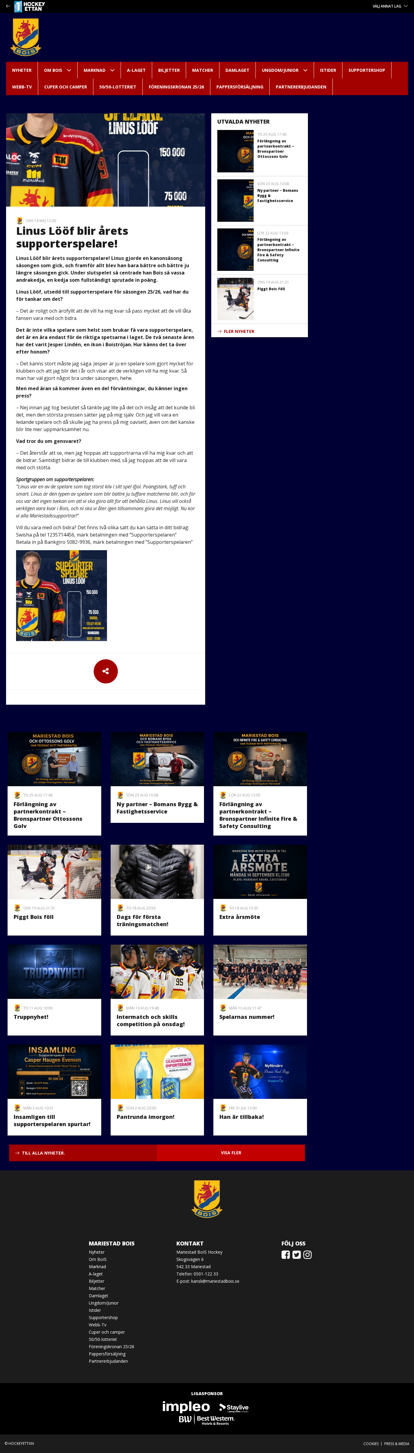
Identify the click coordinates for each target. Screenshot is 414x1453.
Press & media (396, 1443)
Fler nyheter (239, 331)
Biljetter (169, 70)
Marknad (94, 70)
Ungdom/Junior (280, 70)
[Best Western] (207, 1418)
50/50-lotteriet (117, 87)
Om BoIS (53, 70)
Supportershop (367, 70)
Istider (328, 70)
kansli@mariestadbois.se (215, 1281)
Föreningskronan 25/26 (176, 87)
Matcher (202, 70)
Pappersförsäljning (239, 87)
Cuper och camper (65, 87)
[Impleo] (187, 1406)
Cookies (371, 1443)
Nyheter (22, 70)
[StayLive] (234, 1406)
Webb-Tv (22, 87)
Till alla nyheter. (43, 1153)
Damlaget (237, 70)
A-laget (136, 70)
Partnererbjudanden (301, 87)
